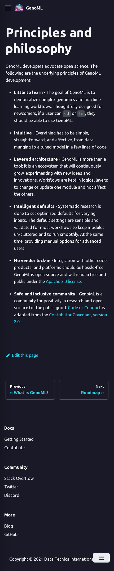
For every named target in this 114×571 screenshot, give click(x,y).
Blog (8, 526)
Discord (11, 495)
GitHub (10, 534)
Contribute (14, 447)
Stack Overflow (19, 478)
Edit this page (25, 355)
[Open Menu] (101, 558)
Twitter (11, 486)
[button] (8, 8)
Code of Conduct (84, 307)
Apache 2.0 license (63, 281)
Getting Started (19, 439)
